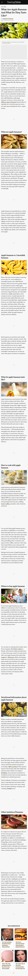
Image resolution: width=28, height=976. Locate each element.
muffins (7, 504)
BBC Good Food (13, 766)
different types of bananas (8, 102)
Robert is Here (17, 649)
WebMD (9, 788)
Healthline (4, 773)
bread (3, 504)
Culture (3, 6)
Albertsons (11, 657)
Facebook (25, 37)
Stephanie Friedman (8, 18)
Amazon (3, 657)
